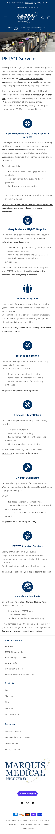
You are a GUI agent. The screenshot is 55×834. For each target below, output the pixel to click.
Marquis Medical (17, 820)
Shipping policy (26, 824)
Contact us (7, 453)
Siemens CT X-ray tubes (18, 247)
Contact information (41, 824)
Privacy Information (13, 749)
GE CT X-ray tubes (13, 251)
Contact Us (9, 708)
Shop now (29, 3)
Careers (8, 690)
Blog (7, 702)
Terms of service (29, 828)
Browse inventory (10, 631)
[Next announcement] (50, 29)
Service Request (12, 743)
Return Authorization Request (17, 737)
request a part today (31, 631)
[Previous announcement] (5, 29)
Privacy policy (44, 820)
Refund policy (14, 824)
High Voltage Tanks (43, 255)
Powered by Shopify (30, 820)
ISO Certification (12, 714)
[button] (5, 18)
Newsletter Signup (13, 731)
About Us (9, 696)
